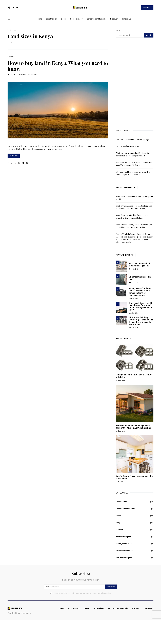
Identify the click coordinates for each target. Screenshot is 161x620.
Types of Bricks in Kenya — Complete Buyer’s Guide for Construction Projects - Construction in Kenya (134, 237)
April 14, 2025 (120, 431)
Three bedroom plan (124, 550)
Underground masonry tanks (127, 146)
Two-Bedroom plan (124, 557)
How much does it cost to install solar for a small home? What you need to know (141, 306)
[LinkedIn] (17, 8)
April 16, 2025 (120, 380)
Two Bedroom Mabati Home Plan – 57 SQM (132, 139)
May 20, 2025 (133, 313)
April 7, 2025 (120, 482)
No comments (33, 75)
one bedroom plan (123, 536)
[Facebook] (9, 8)
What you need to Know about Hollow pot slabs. (134, 375)
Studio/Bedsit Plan (124, 543)
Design (119, 522)
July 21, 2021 (12, 75)
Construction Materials (96, 19)
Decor (63, 19)
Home (39, 19)
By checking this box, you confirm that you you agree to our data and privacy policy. (82, 593)
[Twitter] (13, 8)
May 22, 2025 (133, 298)
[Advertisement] (134, 83)
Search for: (119, 30)
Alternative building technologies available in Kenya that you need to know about (141, 320)
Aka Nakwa (22, 75)
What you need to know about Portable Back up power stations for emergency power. (140, 291)
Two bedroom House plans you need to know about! (134, 477)
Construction (51, 19)
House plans (75, 19)
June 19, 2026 (133, 269)
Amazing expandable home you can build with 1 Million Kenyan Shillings (133, 426)
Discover (114, 19)
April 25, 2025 (133, 327)
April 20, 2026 (133, 282)
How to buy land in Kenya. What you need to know (58, 66)
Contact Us (126, 19)
